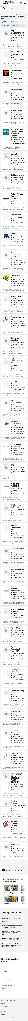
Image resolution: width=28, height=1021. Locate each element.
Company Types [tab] (6, 966)
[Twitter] (7, 1000)
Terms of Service (5, 1009)
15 (21, 870)
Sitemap (3, 1014)
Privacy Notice (4, 1006)
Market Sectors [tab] (17, 966)
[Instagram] (11, 1000)
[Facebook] (4, 1000)
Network (5, 4)
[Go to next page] (24, 870)
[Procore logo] (8, 2)
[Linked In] (1, 1000)
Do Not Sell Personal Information (8, 1011)
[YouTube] (14, 1000)
